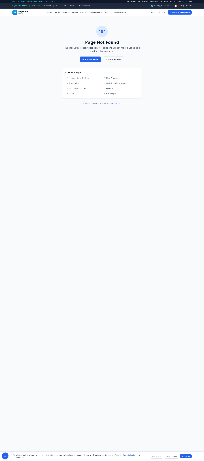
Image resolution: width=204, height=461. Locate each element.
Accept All (186, 456)
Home (49, 12)
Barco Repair (111, 93)
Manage (157, 456)
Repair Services (61, 12)
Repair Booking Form (181, 12)
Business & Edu (78, 12)
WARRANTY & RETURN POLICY (152, 2)
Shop (153, 12)
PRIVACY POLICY (169, 2)
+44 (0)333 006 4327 (163, 6)
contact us (116, 103)
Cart (163, 12)
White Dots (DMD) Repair (116, 83)
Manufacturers (120, 12)
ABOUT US (180, 2)
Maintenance (95, 12)
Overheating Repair (77, 83)
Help (107, 12)
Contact (72, 93)
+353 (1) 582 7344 (186, 6)
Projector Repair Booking (79, 78)
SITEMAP (189, 2)
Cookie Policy (128, 455)
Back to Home (91, 59)
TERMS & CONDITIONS (132, 2)
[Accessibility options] (5, 455)
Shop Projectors (112, 78)
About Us (109, 88)
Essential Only (171, 456)
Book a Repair (114, 59)
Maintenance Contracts (78, 88)
